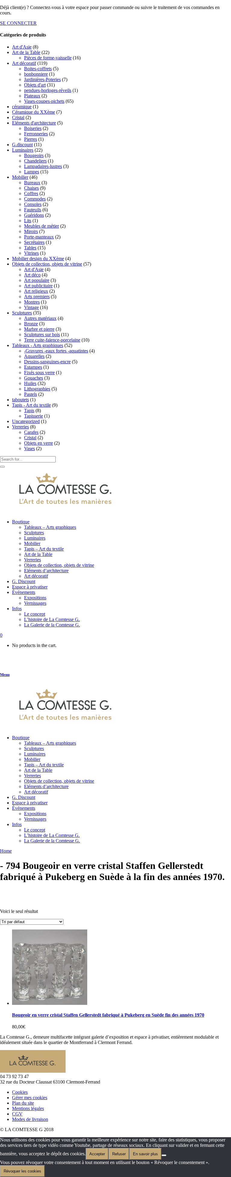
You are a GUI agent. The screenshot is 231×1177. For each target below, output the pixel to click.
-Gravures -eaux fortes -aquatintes (56, 350)
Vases (29, 448)
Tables (30, 247)
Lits (27, 220)
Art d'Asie (22, 46)
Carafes (31, 432)
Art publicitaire (38, 285)
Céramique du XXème (33, 112)
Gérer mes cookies (29, 1097)
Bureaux (32, 182)
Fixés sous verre (39, 372)
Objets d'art (35, 84)
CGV (17, 1113)
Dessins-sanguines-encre (47, 361)
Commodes (35, 198)
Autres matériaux (40, 318)
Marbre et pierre (39, 329)
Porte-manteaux (39, 236)
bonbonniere (36, 74)
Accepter (97, 1154)
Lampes (31, 171)
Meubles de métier (41, 226)
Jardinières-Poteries (42, 79)
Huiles (30, 383)
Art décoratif (24, 63)
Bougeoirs (34, 155)
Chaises (31, 188)
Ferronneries (36, 133)
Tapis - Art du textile (31, 405)
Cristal (18, 117)
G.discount (22, 144)
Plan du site (23, 1103)
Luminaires (22, 150)
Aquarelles (34, 356)
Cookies (20, 1092)
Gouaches (33, 377)
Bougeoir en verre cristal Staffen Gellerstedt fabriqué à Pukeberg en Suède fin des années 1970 (108, 1015)
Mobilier (20, 177)
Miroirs (31, 231)
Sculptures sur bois (42, 334)
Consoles (33, 204)
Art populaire (36, 280)
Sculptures (22, 312)
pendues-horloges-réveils (47, 90)
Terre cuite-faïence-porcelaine (52, 339)
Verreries (20, 426)
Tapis (29, 410)
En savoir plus (145, 1154)
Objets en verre (38, 443)
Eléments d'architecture (34, 122)
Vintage (31, 307)
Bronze (31, 323)
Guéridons (34, 215)
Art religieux (36, 291)
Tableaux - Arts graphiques (37, 345)
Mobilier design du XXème (38, 258)
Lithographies (37, 388)
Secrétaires (34, 242)
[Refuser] (164, 1155)
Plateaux (32, 95)
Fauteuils (32, 209)
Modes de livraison (30, 1119)
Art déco (32, 274)
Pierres (30, 139)
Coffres (31, 193)
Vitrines (31, 253)
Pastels (30, 394)
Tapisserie (33, 415)
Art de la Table (26, 52)
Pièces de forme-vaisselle (48, 57)
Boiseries (33, 128)
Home (6, 851)
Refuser (119, 1154)
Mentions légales (28, 1108)
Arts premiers (37, 296)
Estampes (33, 367)
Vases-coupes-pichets (44, 101)
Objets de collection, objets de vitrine (47, 264)
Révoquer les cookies (22, 1171)
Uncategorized (26, 421)
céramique (22, 106)
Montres (32, 302)
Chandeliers (35, 160)
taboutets (20, 399)
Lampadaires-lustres (43, 166)
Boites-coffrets (38, 68)
